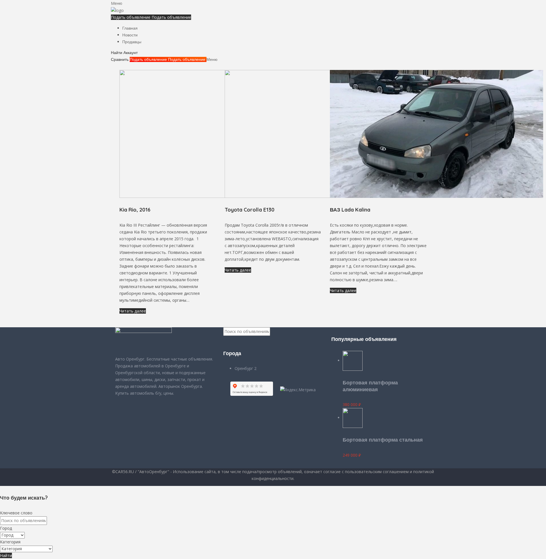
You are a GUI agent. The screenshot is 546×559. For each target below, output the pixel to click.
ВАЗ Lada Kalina (350, 209)
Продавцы (131, 41)
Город (6, 528)
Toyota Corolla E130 (249, 209)
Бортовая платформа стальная (383, 439)
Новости (130, 35)
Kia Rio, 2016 (134, 209)
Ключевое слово (16, 512)
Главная (130, 28)
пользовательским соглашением (377, 471)
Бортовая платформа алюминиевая (370, 385)
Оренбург (244, 368)
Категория (10, 541)
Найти (6, 555)
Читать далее (132, 311)
